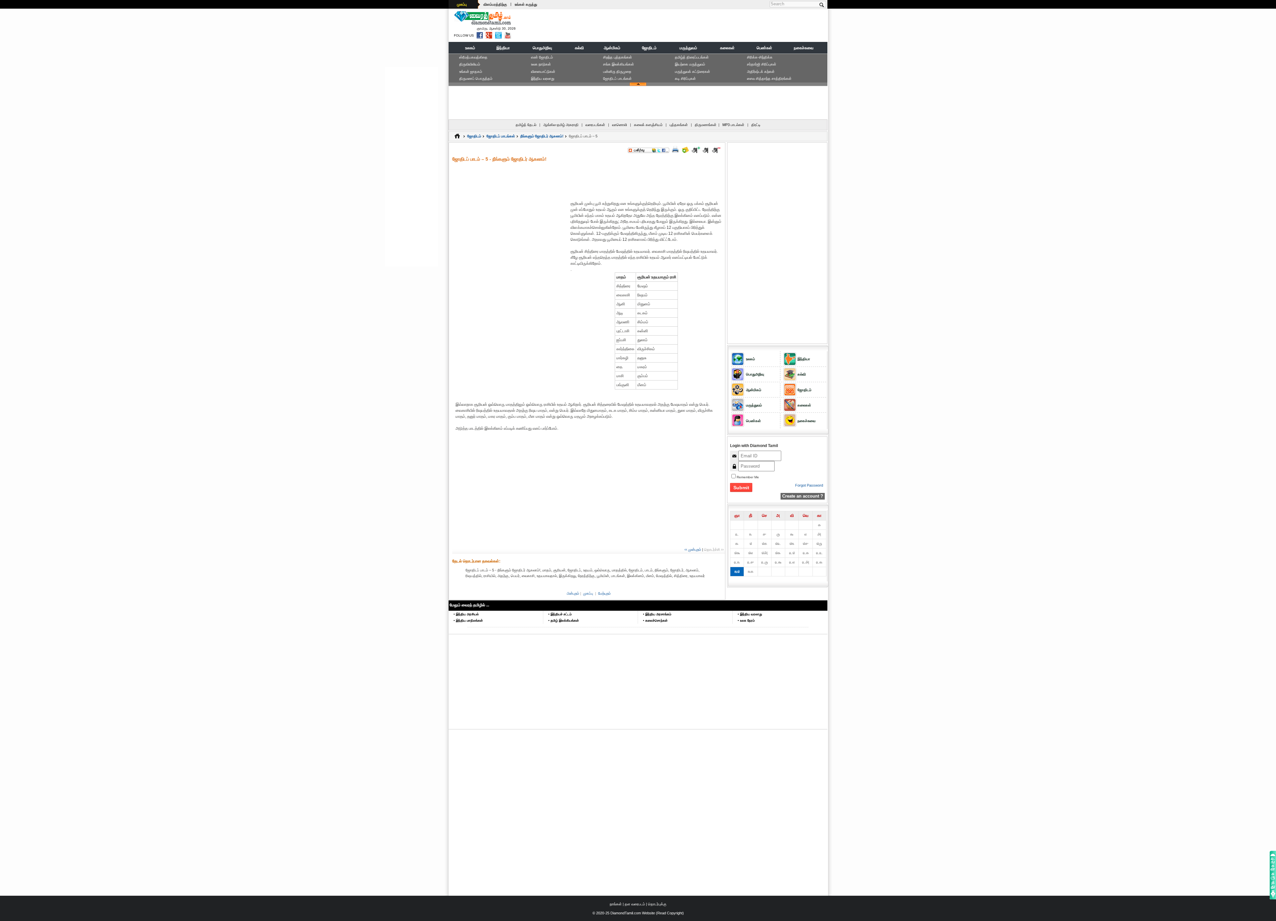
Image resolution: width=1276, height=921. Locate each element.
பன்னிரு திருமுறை (617, 72)
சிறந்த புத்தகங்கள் (617, 57)
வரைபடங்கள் (595, 125)
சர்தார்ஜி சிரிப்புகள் (761, 64)
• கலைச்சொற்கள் (655, 620)
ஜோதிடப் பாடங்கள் (617, 78)
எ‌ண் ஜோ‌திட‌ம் (542, 57)
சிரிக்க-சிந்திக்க (760, 57)
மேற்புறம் (604, 593)
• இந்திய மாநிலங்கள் (468, 620)
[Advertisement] (705, 25)
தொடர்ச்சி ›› (714, 549)
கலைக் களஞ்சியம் (648, 125)
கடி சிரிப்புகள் (685, 78)
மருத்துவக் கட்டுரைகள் (692, 72)
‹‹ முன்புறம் (693, 549)
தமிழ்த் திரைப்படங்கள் (692, 57)
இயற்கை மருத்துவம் (690, 64)
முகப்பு (462, 4)
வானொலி (619, 125)
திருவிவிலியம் (469, 64)
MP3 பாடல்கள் (733, 125)
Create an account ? (802, 496)
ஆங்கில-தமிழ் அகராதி (561, 125)
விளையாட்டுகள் (543, 72)
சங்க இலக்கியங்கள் (618, 64)
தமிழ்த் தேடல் (526, 125)
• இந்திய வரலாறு (750, 614)
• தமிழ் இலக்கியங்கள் (563, 620)
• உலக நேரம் (746, 620)
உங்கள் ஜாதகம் (470, 72)
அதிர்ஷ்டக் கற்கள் (761, 72)
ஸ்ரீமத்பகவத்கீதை (473, 57)
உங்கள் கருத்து (526, 4)
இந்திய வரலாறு (542, 78)
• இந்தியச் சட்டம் (560, 614)
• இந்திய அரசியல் (466, 614)
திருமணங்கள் (705, 125)
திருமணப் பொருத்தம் (475, 78)
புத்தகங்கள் (679, 125)
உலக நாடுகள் (541, 64)
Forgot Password (809, 485)
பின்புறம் (573, 593)
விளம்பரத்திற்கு (495, 4)
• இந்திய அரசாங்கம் (657, 614)
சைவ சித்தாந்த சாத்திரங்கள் (769, 78)
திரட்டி (756, 125)
